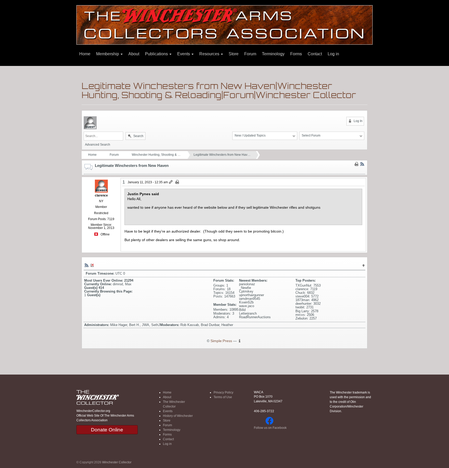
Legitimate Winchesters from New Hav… (222, 155)
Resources (209, 54)
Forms (296, 54)
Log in (333, 54)
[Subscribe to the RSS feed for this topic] (362, 164)
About (133, 54)
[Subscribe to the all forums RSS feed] (86, 265)
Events (184, 54)
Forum (250, 54)
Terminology (273, 54)
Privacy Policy (223, 392)
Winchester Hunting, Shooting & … (156, 155)
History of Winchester (178, 416)
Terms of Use (223, 397)
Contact (315, 54)
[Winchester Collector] (224, 24)
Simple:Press (221, 341)
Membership (108, 54)
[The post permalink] (171, 182)
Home (84, 54)
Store (234, 54)
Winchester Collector (116, 462)
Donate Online (107, 429)
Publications (157, 54)
